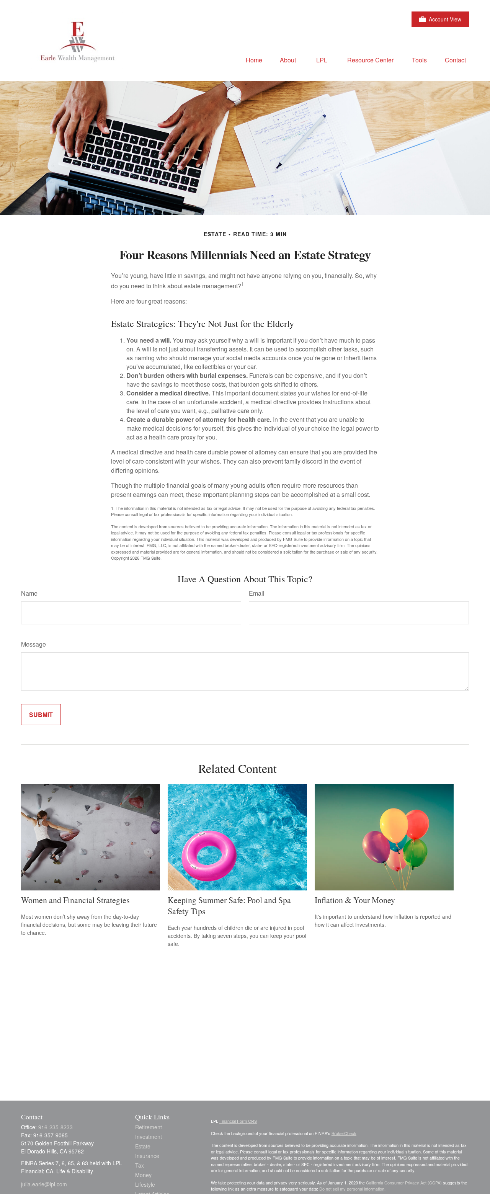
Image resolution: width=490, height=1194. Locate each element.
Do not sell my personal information (351, 1189)
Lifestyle (145, 1184)
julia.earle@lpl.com (44, 1184)
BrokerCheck (344, 1133)
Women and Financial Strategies (75, 899)
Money (143, 1175)
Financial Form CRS (238, 1121)
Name (29, 593)
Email (257, 593)
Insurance (147, 1156)
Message (33, 644)
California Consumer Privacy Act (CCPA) (404, 1182)
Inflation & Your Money (355, 899)
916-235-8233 (55, 1127)
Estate (142, 1146)
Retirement (148, 1127)
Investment (148, 1136)
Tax (139, 1165)
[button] (254, 59)
